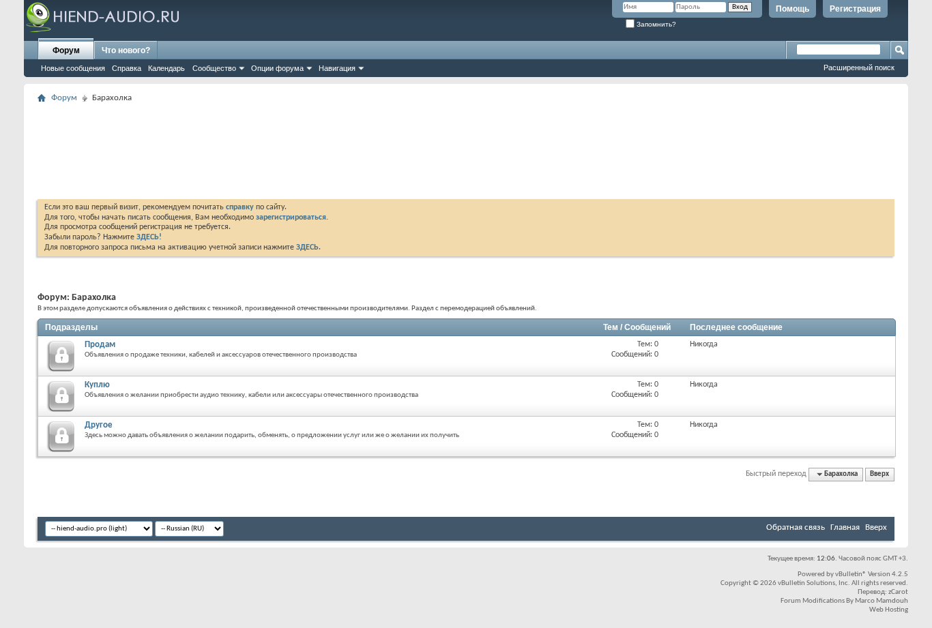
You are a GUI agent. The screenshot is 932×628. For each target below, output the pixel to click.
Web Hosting (888, 610)
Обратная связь (795, 527)
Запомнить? (655, 24)
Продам (100, 344)
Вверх (879, 474)
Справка (126, 68)
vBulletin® (851, 574)
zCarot (898, 592)
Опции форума (277, 68)
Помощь (792, 9)
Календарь (166, 68)
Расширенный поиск (859, 67)
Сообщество (214, 68)
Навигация (337, 68)
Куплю (97, 384)
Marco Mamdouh (881, 601)
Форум (66, 50)
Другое (99, 425)
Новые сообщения (73, 68)
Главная (845, 527)
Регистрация (855, 9)
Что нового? (126, 50)
